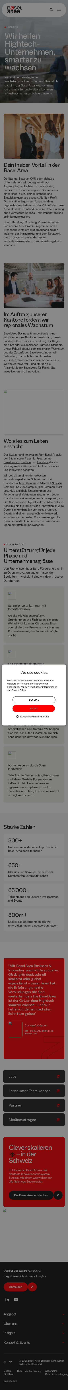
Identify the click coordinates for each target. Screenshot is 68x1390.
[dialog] (34, 695)
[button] (34, 716)
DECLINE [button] (34, 699)
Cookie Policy (18, 690)
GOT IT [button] (34, 708)
